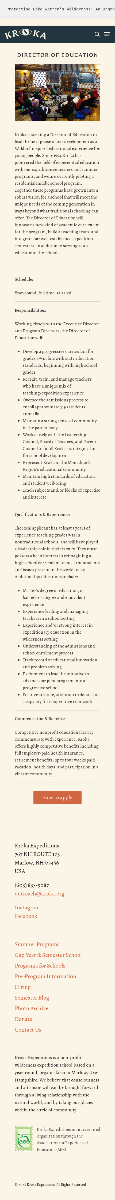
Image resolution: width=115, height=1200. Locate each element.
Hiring (23, 987)
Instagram (27, 907)
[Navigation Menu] (107, 34)
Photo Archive (31, 1008)
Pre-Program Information (45, 976)
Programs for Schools (40, 966)
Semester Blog (32, 998)
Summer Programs (37, 944)
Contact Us (28, 1030)
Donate (23, 1019)
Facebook (26, 916)
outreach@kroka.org (39, 894)
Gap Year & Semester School (48, 955)
